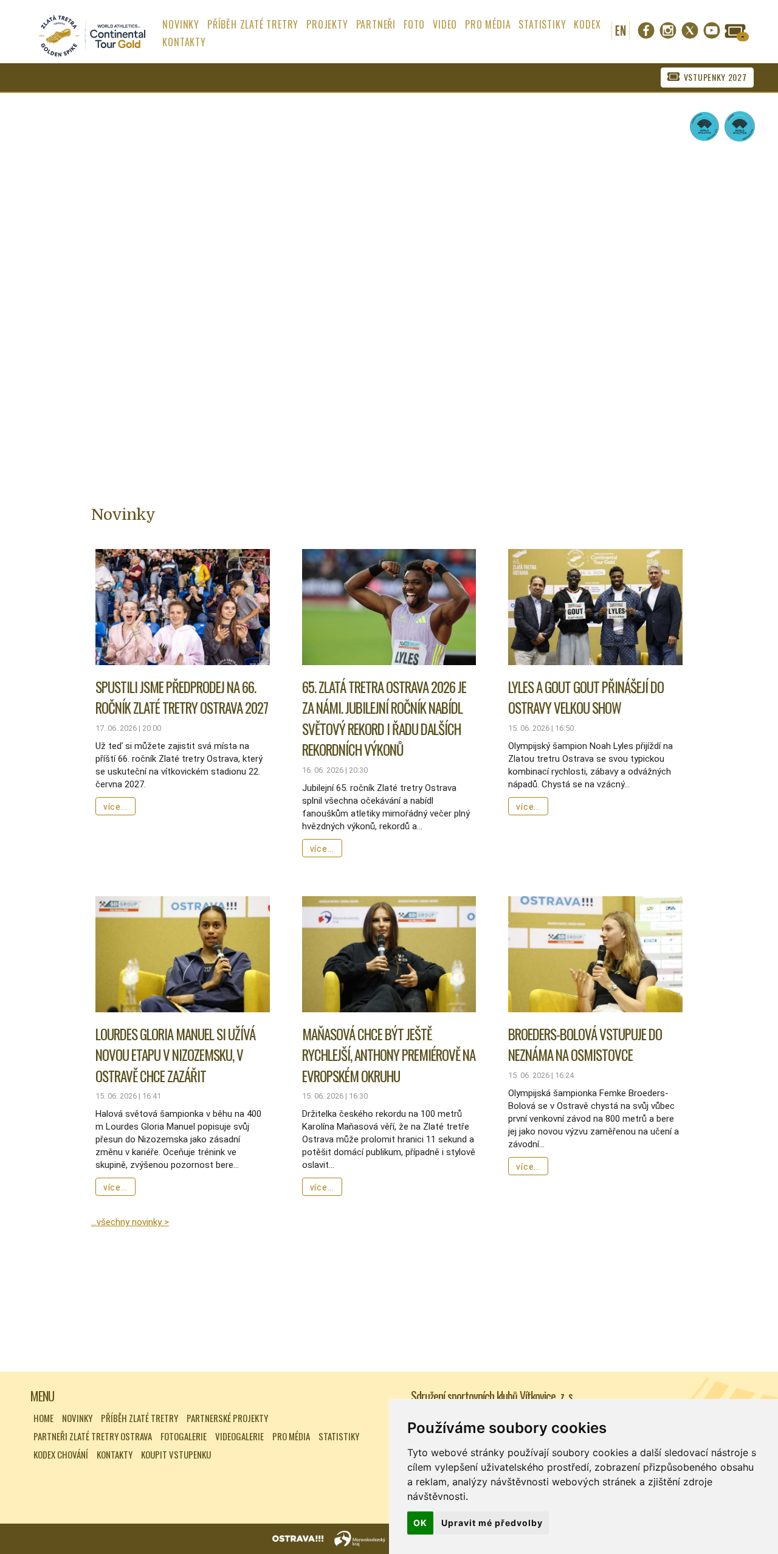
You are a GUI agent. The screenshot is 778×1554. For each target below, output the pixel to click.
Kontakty (115, 1454)
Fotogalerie (183, 1436)
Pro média (291, 1436)
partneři (376, 24)
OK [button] (420, 1523)
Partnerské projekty (227, 1417)
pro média (488, 24)
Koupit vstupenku (176, 1454)
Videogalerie (239, 1436)
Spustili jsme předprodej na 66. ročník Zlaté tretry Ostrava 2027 (181, 698)
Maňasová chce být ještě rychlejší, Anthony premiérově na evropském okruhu (388, 1055)
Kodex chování (60, 1454)
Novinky (77, 1417)
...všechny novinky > (130, 1222)
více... (115, 807)
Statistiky (338, 1436)
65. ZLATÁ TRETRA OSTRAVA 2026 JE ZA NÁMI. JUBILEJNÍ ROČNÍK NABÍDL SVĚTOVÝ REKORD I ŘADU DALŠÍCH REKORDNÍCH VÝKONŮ (384, 719)
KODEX (587, 24)
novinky (180, 24)
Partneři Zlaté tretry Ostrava (92, 1436)
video (445, 24)
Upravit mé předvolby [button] (492, 1523)
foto (414, 24)
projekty (327, 24)
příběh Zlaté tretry (252, 24)
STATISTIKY (542, 24)
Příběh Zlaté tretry (139, 1417)
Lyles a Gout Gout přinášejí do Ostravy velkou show (586, 698)
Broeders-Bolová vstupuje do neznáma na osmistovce (585, 1045)
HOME (43, 1417)
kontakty (183, 42)
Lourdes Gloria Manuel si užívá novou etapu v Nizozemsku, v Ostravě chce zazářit (175, 1055)
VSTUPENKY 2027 (715, 77)
